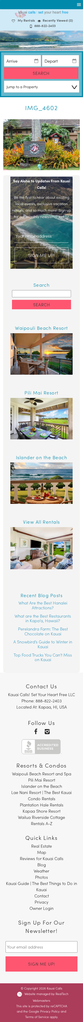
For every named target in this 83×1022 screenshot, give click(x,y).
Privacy (41, 902)
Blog (41, 864)
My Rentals (26, 20)
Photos (41, 877)
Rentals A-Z (41, 823)
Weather (41, 871)
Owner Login (41, 908)
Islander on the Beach (41, 786)
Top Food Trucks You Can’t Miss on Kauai (43, 657)
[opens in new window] (36, 731)
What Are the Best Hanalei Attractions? (42, 605)
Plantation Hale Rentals (41, 805)
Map (41, 852)
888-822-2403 (45, 25)
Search (41, 73)
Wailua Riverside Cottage (41, 817)
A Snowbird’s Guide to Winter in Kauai (42, 644)
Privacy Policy (50, 1011)
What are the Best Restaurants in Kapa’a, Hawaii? (43, 618)
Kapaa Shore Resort (41, 811)
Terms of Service (37, 1017)
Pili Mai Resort (41, 780)
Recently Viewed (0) (58, 20)
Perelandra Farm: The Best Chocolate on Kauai (43, 631)
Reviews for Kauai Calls (41, 858)
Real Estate (41, 846)
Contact (41, 896)
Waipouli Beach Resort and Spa (41, 774)
